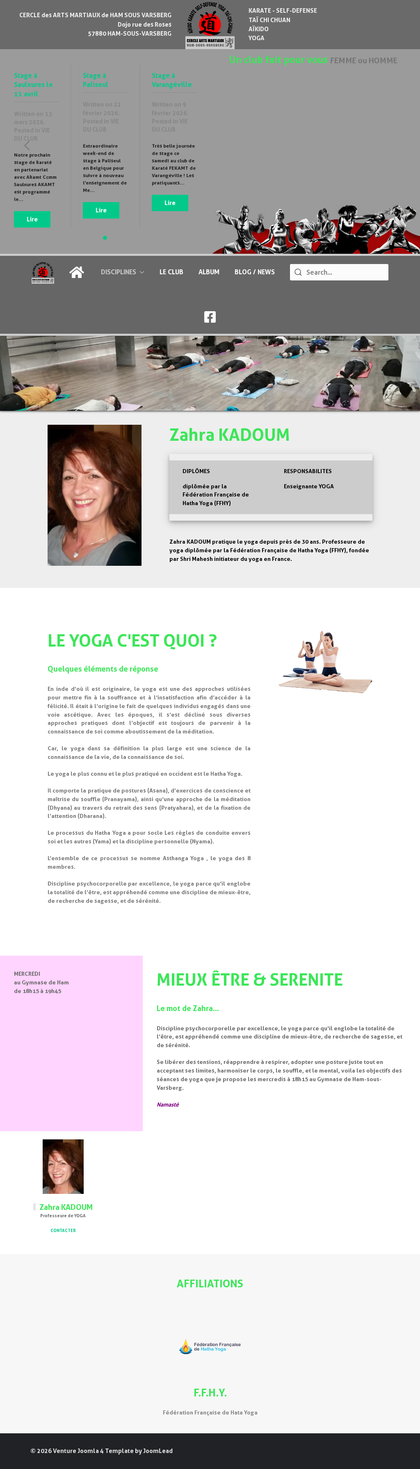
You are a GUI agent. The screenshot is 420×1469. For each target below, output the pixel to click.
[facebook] (210, 319)
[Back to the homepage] (210, 24)
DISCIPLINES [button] (118, 272)
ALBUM (209, 272)
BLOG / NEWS (255, 272)
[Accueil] (77, 272)
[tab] (105, 238)
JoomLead (158, 1451)
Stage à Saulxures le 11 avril (33, 85)
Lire (32, 219)
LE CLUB (171, 272)
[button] (27, 146)
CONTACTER (63, 1230)
